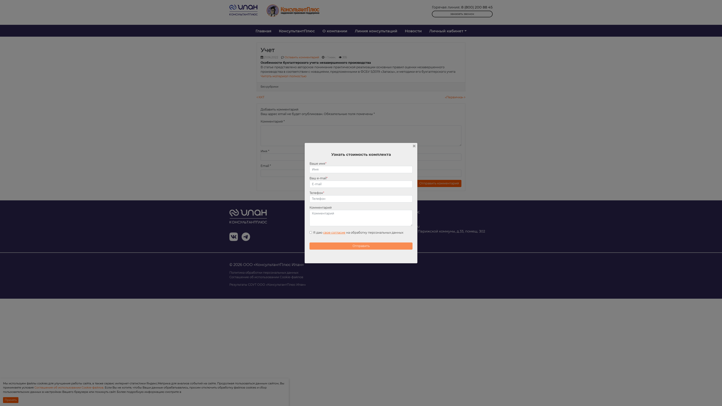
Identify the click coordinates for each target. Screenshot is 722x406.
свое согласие (334, 232)
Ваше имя (317, 163)
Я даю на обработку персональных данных (358, 232)
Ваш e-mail (318, 178)
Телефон (316, 193)
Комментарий (320, 207)
